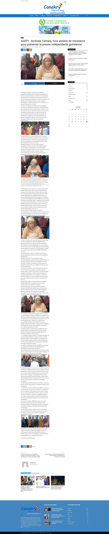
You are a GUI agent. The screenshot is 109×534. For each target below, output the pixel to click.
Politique (70, 94)
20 (78, 119)
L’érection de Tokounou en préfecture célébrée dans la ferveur (78, 59)
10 (69, 116)
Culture (70, 85)
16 (86, 116)
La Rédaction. (24, 46)
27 (78, 121)
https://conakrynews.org (34, 464)
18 (72, 119)
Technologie (71, 102)
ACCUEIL (32, 15)
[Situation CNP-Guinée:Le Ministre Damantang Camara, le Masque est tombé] (46, 516)
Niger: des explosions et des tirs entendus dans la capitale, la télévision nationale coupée (57, 487)
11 (72, 116)
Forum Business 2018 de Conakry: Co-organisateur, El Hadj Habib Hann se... (57, 509)
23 (86, 119)
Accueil (22, 35)
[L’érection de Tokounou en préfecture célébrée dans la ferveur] (43, 480)
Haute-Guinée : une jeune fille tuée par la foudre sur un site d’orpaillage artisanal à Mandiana (78, 69)
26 (75, 121)
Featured (70, 90)
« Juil (69, 126)
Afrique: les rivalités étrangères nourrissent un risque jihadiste (78, 75)
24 (69, 121)
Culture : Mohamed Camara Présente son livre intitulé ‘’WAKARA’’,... (57, 522)
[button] (86, 15)
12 (75, 116)
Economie (71, 86)
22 (83, 119)
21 (80, 119)
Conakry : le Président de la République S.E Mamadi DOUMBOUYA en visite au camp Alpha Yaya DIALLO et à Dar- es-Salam (27, 489)
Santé (70, 96)
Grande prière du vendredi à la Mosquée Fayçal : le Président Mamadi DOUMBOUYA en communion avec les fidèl (55, 455)
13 (78, 116)
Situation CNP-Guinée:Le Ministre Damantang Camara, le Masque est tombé (58, 516)
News (36, 15)
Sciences (43, 15)
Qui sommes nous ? (74, 15)
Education (49, 15)
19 (75, 119)
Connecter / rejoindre (24, 0)
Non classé (71, 92)
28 (80, 121)
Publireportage (57, 15)
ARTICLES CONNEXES (26, 473)
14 (80, 116)
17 (69, 119)
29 (83, 121)
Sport (70, 100)
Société (26, 35)
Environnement (72, 88)
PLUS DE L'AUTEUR (35, 473)
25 (72, 121)
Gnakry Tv (65, 15)
